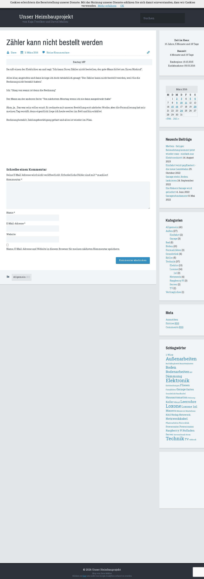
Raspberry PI (177, 280)
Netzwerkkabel (177, 419)
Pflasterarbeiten (172, 423)
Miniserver (181, 411)
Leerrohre (188, 401)
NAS (168, 414)
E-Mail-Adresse (15, 223)
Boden (171, 367)
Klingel (177, 402)
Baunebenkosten (186, 363)
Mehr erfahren (107, 5)
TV (171, 288)
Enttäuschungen (173, 385)
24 (181, 110)
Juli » (176, 118)
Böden (169, 246)
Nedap (175, 414)
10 (181, 102)
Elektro (174, 265)
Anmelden (172, 319)
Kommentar (14, 179)
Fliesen (185, 385)
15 (172, 106)
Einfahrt (175, 234)
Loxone (174, 269)
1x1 (175, 272)
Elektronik (177, 380)
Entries (172, 323)
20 (195, 106)
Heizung (191, 398)
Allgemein (21, 276)
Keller (169, 257)
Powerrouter (186, 426)
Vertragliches (173, 292)
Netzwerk (175, 276)
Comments (174, 327)
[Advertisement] (30, 146)
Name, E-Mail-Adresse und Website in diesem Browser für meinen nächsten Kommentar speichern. (63, 248)
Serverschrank (179, 435)
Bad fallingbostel (172, 363)
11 (186, 102)
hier (84, 576)
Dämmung (174, 376)
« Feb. (168, 118)
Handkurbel (181, 394)
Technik (170, 261)
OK (122, 5)
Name (10, 212)
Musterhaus (190, 411)
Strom (188, 435)
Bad (168, 242)
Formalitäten (173, 250)
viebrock (192, 440)
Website (11, 234)
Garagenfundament (177, 195)
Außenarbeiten (181, 358)
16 (177, 106)
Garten (190, 389)
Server (173, 284)
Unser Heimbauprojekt (46, 16)
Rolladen (189, 430)
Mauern (171, 410)
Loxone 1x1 (189, 406)
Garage (173, 238)
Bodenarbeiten (177, 371)
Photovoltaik (184, 423)
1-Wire (169, 354)
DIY (191, 372)
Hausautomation (177, 397)
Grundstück (172, 253)
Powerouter (172, 426)
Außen (169, 230)
